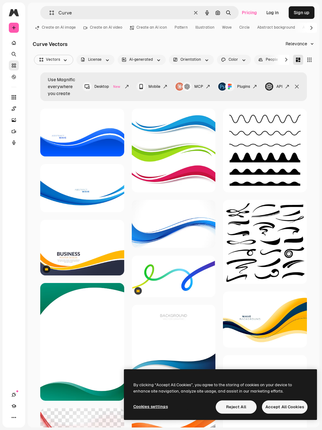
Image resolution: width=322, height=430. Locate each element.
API (279, 86)
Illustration (204, 27)
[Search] (14, 54)
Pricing (249, 12)
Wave (227, 27)
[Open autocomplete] (49, 12)
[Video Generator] (14, 131)
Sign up (301, 12)
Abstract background (276, 27)
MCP (198, 86)
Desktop (107, 86)
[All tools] (14, 97)
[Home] (14, 43)
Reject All (236, 407)
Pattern (181, 27)
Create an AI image (59, 27)
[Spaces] (14, 109)
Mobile (154, 86)
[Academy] (14, 406)
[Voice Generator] (14, 143)
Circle (244, 27)
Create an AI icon (151, 27)
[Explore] (14, 77)
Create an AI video (106, 27)
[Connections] (14, 395)
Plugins (243, 86)
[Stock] (14, 65)
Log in (272, 12)
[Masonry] (298, 60)
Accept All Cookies (284, 407)
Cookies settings (150, 406)
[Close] (296, 86)
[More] (14, 417)
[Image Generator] (14, 120)
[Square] (309, 60)
